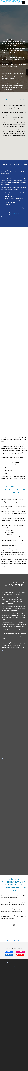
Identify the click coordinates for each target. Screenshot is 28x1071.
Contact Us (19, 948)
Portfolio (13, 948)
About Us (8, 948)
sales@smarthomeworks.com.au (14, 940)
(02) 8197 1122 (14, 927)
